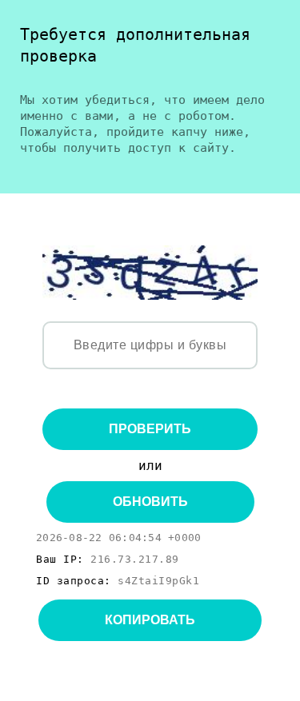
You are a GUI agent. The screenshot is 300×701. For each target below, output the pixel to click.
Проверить (150, 429)
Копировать (150, 620)
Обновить (150, 501)
